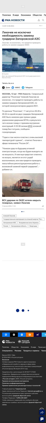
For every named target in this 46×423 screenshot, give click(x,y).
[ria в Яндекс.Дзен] (14, 335)
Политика (5, 347)
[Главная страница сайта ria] (13, 20)
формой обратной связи (22, 395)
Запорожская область (19, 226)
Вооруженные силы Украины (29, 222)
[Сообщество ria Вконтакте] (22, 335)
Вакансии (5, 359)
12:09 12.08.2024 (8, 26)
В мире (33, 347)
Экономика (25, 347)
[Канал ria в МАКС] (6, 335)
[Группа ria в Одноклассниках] (30, 335)
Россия (5, 226)
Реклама (18, 351)
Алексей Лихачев (9, 216)
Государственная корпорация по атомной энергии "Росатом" (24, 219)
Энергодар (33, 226)
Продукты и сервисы (31, 351)
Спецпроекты (7, 351)
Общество (15, 347)
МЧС (30, 126)
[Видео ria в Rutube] (38, 335)
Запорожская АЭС (9, 222)
